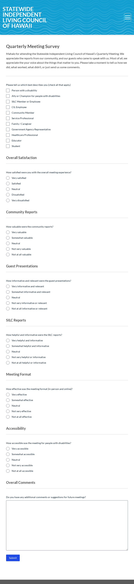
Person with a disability (24, 90)
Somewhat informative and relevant (31, 291)
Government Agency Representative (31, 129)
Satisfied (16, 183)
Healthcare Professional (25, 134)
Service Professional (23, 118)
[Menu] (127, 17)
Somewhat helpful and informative (30, 345)
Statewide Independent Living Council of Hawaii (25, 17)
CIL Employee (19, 107)
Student (16, 146)
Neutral (16, 189)
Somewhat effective (22, 400)
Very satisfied (19, 177)
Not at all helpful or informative (29, 362)
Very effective (19, 394)
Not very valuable (21, 248)
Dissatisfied (18, 194)
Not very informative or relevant (29, 302)
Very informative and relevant (28, 286)
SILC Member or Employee (26, 101)
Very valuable (19, 232)
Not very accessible (22, 465)
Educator (17, 140)
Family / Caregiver (22, 123)
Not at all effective (22, 416)
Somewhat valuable (22, 237)
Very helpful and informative (27, 340)
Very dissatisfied (20, 200)
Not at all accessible (22, 470)
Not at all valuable (21, 254)
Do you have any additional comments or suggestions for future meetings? (46, 497)
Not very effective (21, 411)
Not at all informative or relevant (29, 308)
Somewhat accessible (23, 454)
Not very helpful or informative (29, 357)
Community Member (23, 112)
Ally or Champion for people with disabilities (36, 95)
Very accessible (20, 448)
